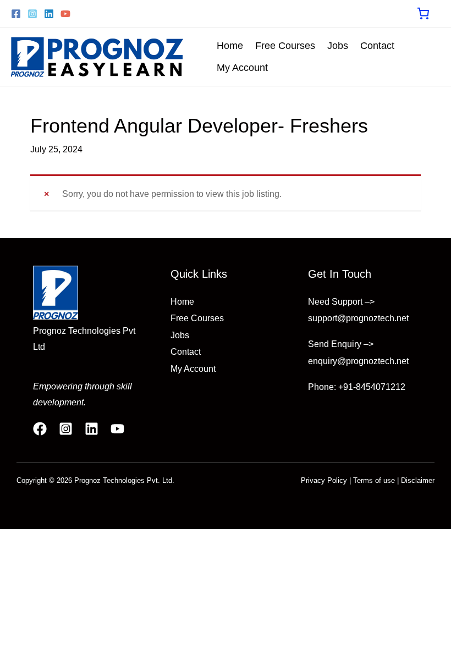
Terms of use (374, 480)
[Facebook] (16, 14)
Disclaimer (418, 480)
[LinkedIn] (91, 429)
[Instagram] (32, 14)
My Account (242, 67)
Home (230, 45)
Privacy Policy (324, 480)
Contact (377, 45)
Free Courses (285, 45)
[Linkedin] (49, 14)
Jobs (337, 45)
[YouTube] (65, 14)
